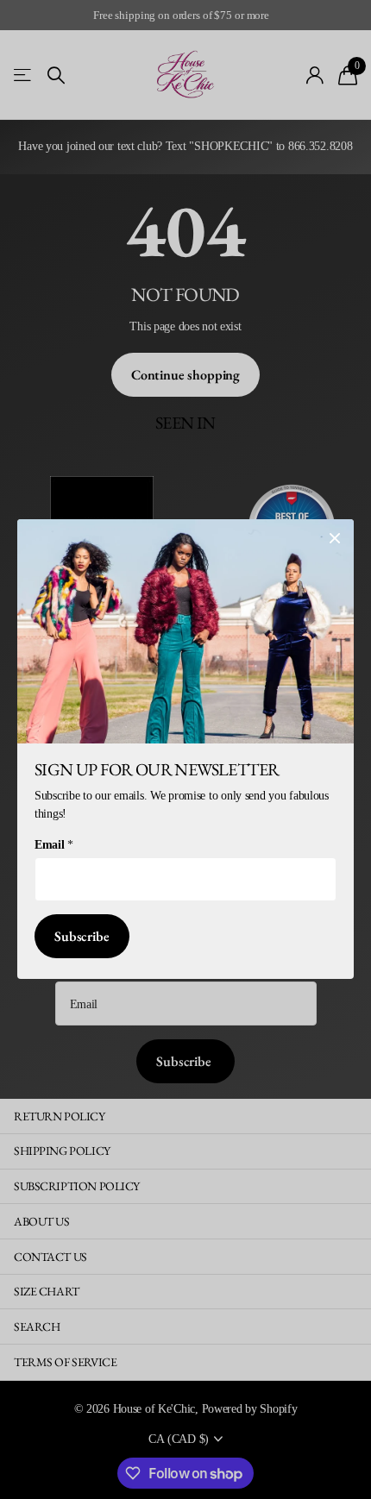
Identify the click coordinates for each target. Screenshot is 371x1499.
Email (53, 845)
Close (335, 538)
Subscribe (82, 937)
